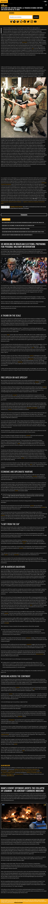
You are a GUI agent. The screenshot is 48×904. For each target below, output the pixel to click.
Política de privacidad (18, 902)
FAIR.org (28, 772)
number (4, 772)
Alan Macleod (5, 765)
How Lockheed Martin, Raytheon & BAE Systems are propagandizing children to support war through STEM (23, 222)
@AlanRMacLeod (10, 775)
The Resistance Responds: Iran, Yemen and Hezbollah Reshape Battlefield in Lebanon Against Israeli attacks (23, 231)
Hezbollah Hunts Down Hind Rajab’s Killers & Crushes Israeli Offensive (16, 228)
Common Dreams (19, 774)
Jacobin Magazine (9, 774)
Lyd (32, 48)
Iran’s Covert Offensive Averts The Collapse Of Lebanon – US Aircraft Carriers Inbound (22, 789)
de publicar (24, 42)
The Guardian (34, 772)
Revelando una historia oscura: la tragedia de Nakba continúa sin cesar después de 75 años (22, 8)
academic (9, 772)
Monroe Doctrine (39, 654)
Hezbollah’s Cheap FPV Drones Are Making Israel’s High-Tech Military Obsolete (17, 234)
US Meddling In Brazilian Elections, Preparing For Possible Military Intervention (23, 245)
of (6, 772)
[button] (45, 1)
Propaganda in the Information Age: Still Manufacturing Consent (22, 770)
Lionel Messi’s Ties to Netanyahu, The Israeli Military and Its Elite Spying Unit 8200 (18, 225)
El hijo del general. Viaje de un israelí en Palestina (11, 201)
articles (13, 772)
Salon (38, 772)
